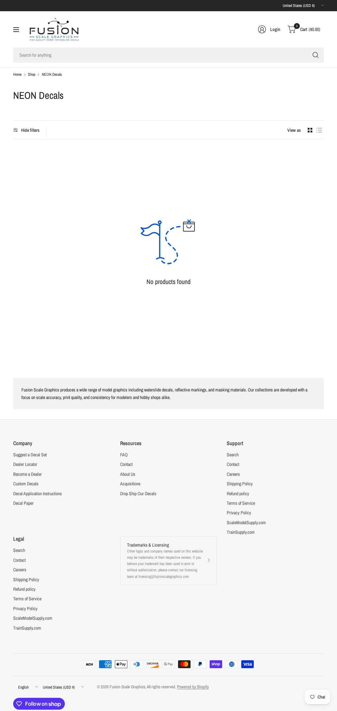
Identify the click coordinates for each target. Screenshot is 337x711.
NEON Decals (52, 74)
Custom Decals (26, 484)
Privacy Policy (239, 513)
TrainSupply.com (241, 532)
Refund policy (238, 494)
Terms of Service (241, 503)
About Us (127, 474)
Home (17, 74)
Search (233, 455)
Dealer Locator (25, 464)
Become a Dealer (27, 474)
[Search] (315, 55)
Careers (233, 474)
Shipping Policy (240, 484)
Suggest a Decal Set (30, 455)
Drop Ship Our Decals (138, 494)
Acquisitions (130, 484)
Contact (126, 464)
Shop (31, 74)
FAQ (124, 455)
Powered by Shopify (193, 687)
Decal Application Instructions (37, 494)
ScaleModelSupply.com (246, 523)
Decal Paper (23, 503)
